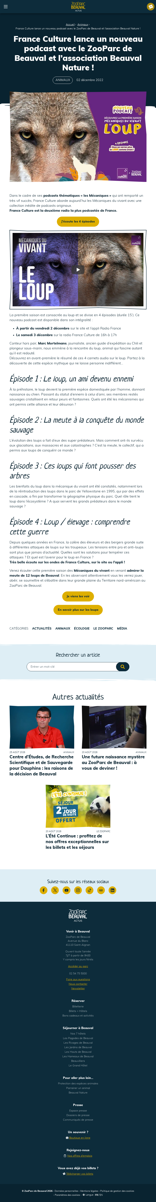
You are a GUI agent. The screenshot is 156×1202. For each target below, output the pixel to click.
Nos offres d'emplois (79, 1156)
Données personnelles (66, 1191)
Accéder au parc (78, 966)
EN (101, 1195)
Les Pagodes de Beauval (78, 1038)
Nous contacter (78, 984)
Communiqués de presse (78, 1120)
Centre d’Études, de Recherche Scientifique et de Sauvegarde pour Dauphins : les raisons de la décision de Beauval (42, 765)
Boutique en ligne (79, 1138)
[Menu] (6, 6)
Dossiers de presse (78, 1115)
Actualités (42, 628)
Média (122, 628)
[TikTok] (89, 890)
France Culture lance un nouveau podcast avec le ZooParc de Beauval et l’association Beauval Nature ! (78, 28)
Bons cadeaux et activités (78, 1015)
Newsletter (78, 988)
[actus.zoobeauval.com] (78, 6)
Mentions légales (89, 1191)
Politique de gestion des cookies (117, 1191)
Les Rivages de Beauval (78, 1043)
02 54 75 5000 (78, 973)
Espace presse (78, 1110)
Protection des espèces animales (78, 1083)
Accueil (70, 24)
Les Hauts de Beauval (78, 1052)
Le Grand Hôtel (78, 1065)
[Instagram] (78, 890)
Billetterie (78, 1006)
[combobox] (78, 666)
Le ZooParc (103, 628)
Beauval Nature (78, 1092)
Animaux (82, 24)
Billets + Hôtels (78, 1011)
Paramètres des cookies (67, 1195)
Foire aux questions (78, 979)
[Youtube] (66, 890)
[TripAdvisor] (101, 890)
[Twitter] (55, 890)
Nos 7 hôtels (78, 1033)
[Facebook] (43, 890)
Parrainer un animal (78, 1088)
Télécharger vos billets (79, 1174)
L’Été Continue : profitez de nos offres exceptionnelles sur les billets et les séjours (77, 842)
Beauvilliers (78, 1061)
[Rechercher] (122, 666)
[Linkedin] (112, 890)
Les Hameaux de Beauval (78, 1056)
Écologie (82, 628)
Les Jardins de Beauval (78, 1047)
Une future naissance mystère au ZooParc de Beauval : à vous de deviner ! (113, 763)
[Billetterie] (150, 6)
